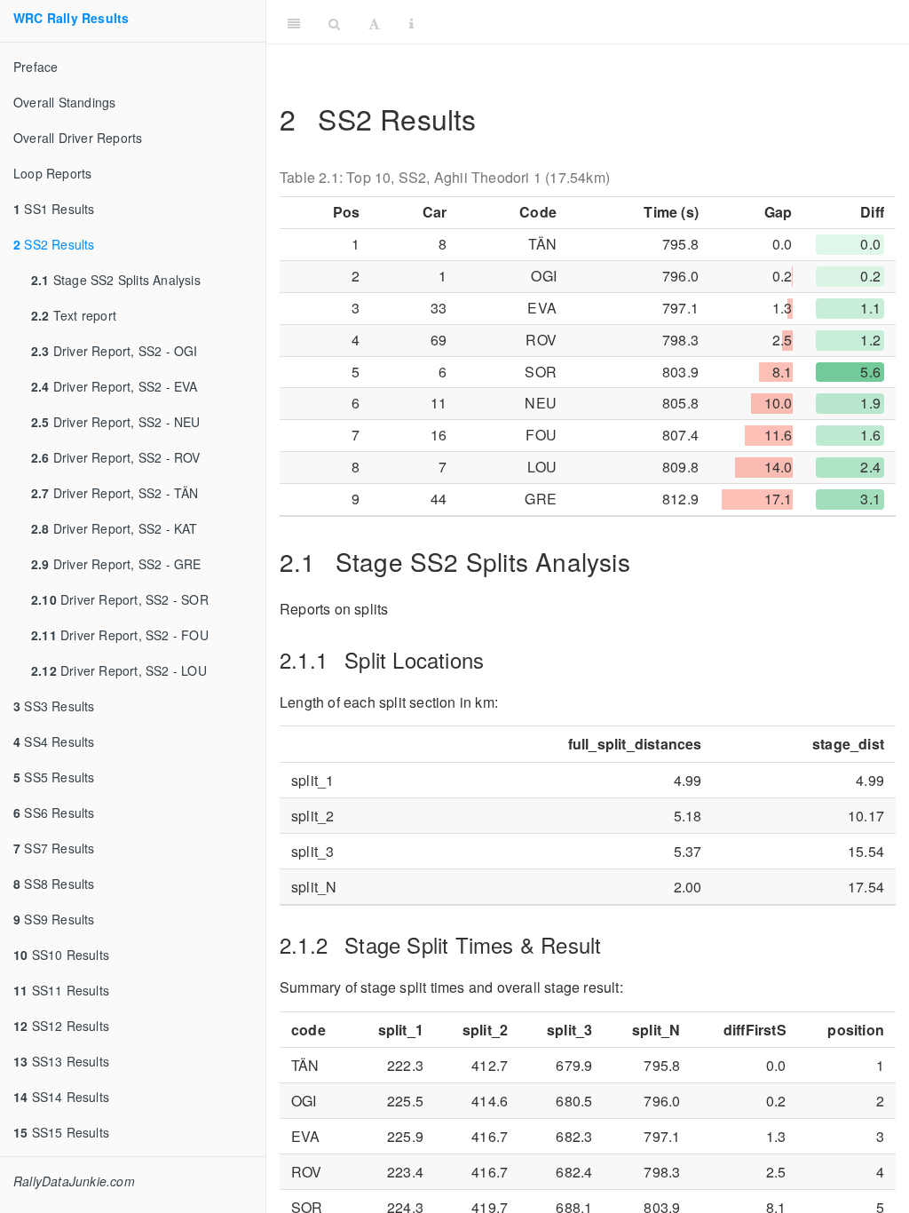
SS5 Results (54, 777)
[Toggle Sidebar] (293, 22)
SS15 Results (61, 1132)
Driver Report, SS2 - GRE (116, 564)
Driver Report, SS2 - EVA (114, 386)
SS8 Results (54, 883)
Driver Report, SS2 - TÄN (115, 493)
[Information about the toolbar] (411, 22)
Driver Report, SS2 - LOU (119, 670)
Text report (73, 315)
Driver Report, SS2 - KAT (114, 528)
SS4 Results (54, 741)
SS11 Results (61, 990)
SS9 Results (54, 919)
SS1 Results (54, 209)
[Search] (334, 22)
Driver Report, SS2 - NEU (116, 422)
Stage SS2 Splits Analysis (116, 280)
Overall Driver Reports (77, 138)
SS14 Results (61, 1097)
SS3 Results (54, 706)
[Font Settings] (374, 22)
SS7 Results (54, 848)
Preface (35, 66)
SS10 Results (61, 954)
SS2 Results (54, 244)
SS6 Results (54, 812)
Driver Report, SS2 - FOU (120, 635)
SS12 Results (61, 1026)
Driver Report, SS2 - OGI (114, 351)
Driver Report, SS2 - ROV (116, 457)
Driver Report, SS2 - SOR (120, 599)
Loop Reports (52, 173)
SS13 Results (61, 1061)
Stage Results (665, 22)
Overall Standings (64, 102)
